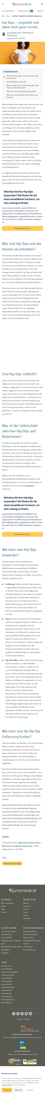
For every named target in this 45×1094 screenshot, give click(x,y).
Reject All (18, 1090)
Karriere (25, 909)
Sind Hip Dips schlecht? (16, 82)
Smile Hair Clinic (6, 934)
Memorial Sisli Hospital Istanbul (11, 947)
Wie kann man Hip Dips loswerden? (21, 91)
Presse (25, 912)
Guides (3, 906)
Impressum (27, 918)
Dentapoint (5, 953)
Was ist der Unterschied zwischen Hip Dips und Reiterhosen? (23, 86)
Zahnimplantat (28, 947)
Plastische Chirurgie (12, 863)
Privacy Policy (6, 1085)
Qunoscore (27, 906)
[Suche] (42, 4)
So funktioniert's (8, 11)
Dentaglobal (5, 950)
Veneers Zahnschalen (30, 934)
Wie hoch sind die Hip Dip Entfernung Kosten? (22, 96)
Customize (29, 1090)
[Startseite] (2, 16)
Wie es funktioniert (7, 903)
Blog (2, 909)
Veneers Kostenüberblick (9, 972)
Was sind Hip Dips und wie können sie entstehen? (22, 77)
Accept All (6, 1090)
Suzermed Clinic (6, 937)
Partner (25, 915)
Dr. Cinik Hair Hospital (8, 931)
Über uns (26, 903)
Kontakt (3, 912)
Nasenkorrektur (28, 937)
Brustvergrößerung (29, 950)
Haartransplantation (30, 931)
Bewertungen (23, 11)
